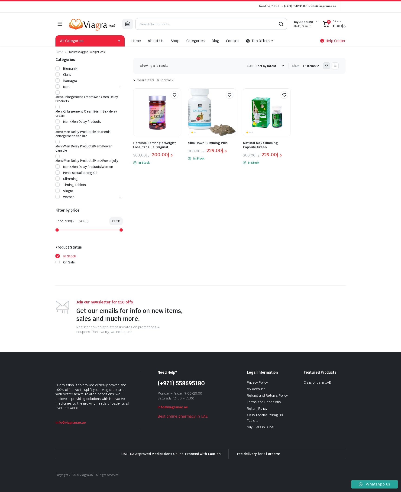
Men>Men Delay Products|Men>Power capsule (83, 148)
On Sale (69, 262)
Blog (215, 41)
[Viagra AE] (92, 24)
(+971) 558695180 (296, 6)
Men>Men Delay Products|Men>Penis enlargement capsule (82, 134)
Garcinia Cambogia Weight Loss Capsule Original (154, 145)
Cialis (67, 75)
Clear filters (146, 80)
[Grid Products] (326, 65)
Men (66, 87)
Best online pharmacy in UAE (183, 416)
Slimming (70, 179)
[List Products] (335, 65)
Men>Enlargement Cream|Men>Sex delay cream (86, 113)
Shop (175, 41)
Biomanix (70, 68)
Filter (116, 221)
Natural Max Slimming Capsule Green (260, 145)
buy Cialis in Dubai (260, 427)
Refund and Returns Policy (267, 395)
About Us (156, 41)
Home (136, 41)
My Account (256, 389)
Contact (232, 41)
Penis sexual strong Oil (80, 173)
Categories (195, 41)
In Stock (167, 80)
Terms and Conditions (264, 402)
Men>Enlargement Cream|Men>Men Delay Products (86, 99)
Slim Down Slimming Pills (208, 143)
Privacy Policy (257, 382)
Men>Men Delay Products (82, 122)
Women (68, 197)
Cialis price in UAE (317, 382)
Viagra (68, 191)
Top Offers (261, 41)
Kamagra (70, 81)
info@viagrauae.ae (323, 6)
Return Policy (257, 408)
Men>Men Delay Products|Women (88, 167)
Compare (177, 104)
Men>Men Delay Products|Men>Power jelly (86, 161)
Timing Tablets (74, 185)
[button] (174, 95)
